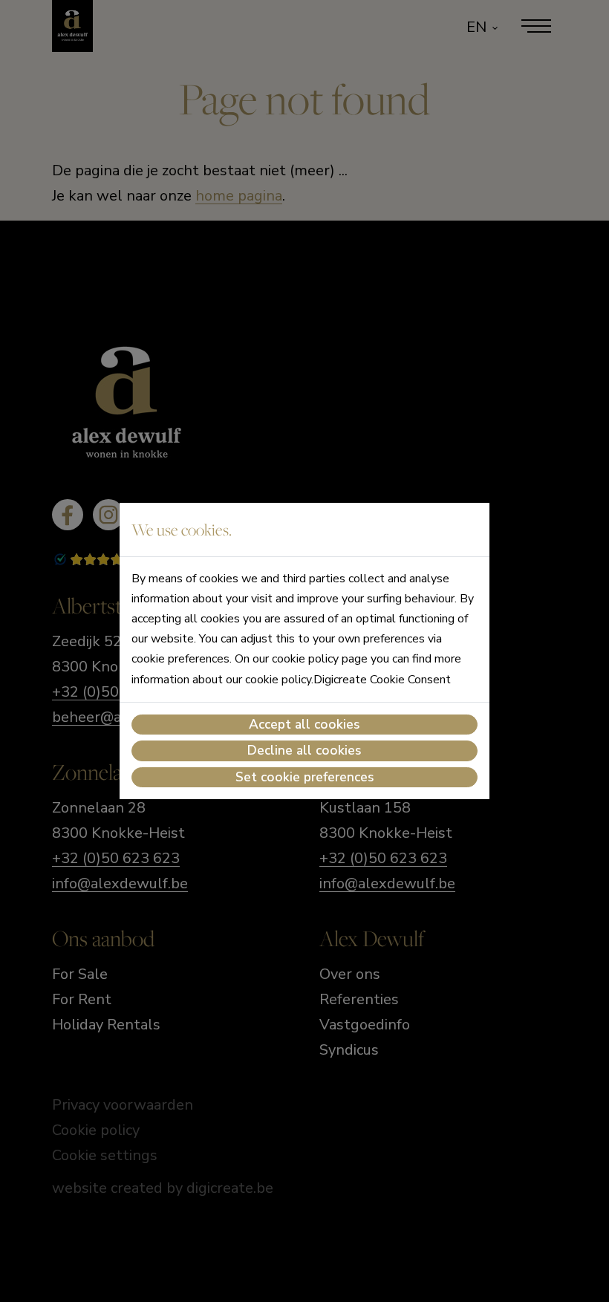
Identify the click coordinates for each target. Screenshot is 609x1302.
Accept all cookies (304, 724)
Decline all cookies (304, 750)
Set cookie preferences (304, 777)
